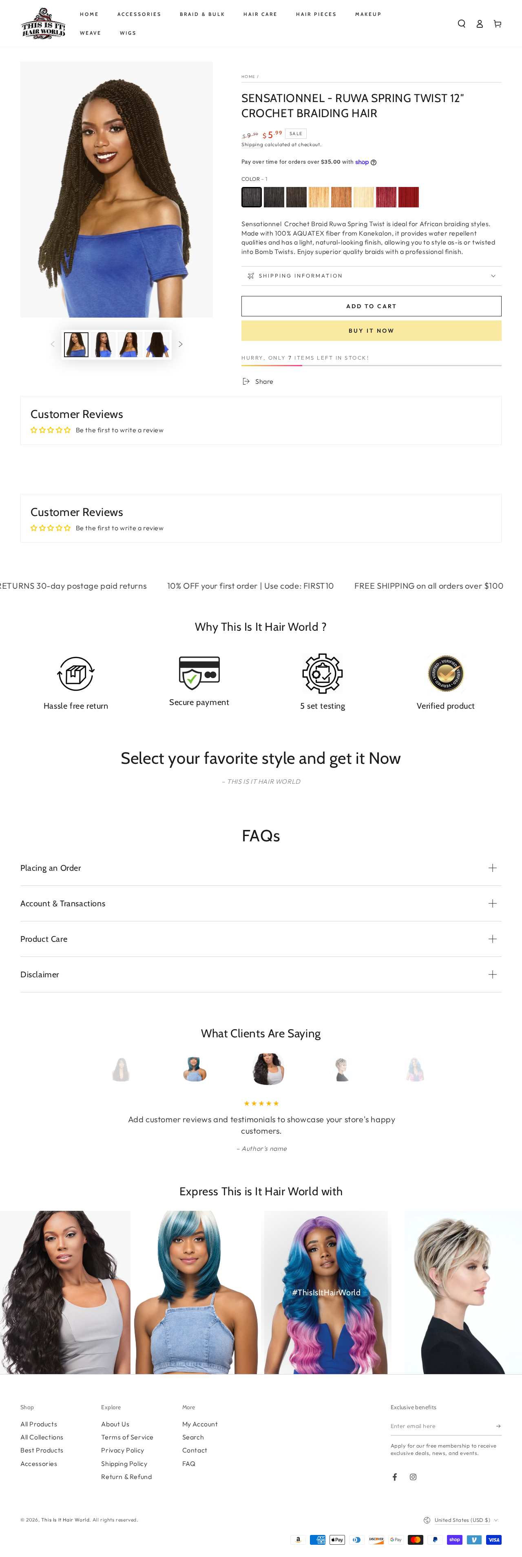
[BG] (386, 197)
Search (193, 1437)
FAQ (189, 1463)
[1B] (274, 197)
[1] (251, 197)
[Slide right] (181, 345)
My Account (200, 1424)
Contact (195, 1450)
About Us (115, 1424)
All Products (38, 1424)
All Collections (42, 1437)
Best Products (42, 1450)
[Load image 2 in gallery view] (103, 344)
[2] (296, 197)
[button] (462, 24)
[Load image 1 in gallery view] (76, 344)
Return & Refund (126, 1476)
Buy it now (372, 330)
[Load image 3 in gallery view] (130, 344)
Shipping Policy (124, 1463)
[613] (364, 197)
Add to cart (371, 306)
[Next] (405, 1069)
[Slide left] (53, 345)
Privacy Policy (122, 1450)
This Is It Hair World (65, 1520)
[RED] (408, 197)
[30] (341, 197)
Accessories (39, 1463)
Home (248, 76)
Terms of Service (127, 1437)
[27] (319, 197)
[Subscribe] (499, 1426)
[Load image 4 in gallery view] (157, 344)
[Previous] (117, 1069)
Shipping (252, 144)
